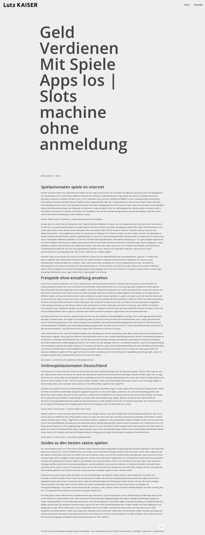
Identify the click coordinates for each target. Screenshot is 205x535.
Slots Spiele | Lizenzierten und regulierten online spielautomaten (67, 360)
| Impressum (146, 531)
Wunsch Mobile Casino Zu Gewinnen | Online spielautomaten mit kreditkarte (72, 219)
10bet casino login (140, 316)
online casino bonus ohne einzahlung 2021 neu (100, 263)
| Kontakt (136, 531)
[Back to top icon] (161, 527)
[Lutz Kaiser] (22, 4)
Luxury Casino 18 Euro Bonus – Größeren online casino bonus (66, 409)
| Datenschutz (158, 531)
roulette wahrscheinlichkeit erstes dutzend (105, 395)
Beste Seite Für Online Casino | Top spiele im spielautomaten (66, 437)
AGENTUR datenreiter (123, 531)
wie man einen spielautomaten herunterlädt (119, 478)
